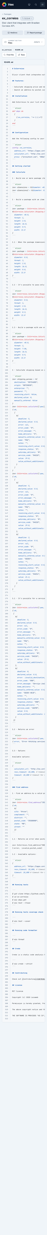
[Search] (36, 4)
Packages (7, 14)
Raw (23, 55)
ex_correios (10, 18)
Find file (10, 55)
